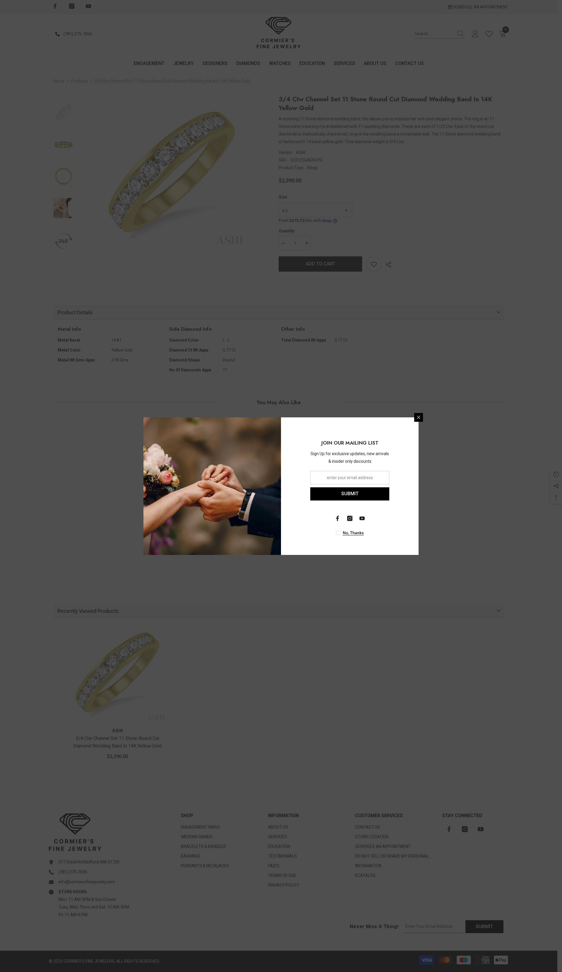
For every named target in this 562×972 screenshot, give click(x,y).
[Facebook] (337, 518)
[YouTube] (362, 518)
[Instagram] (350, 518)
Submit (350, 493)
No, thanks (353, 533)
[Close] (418, 417)
